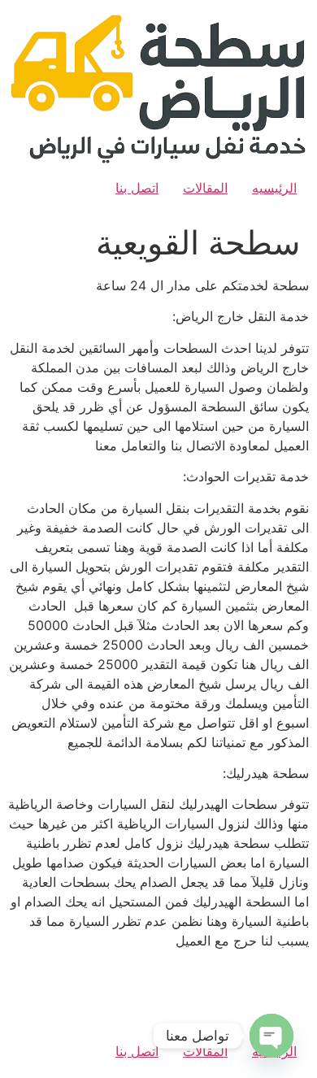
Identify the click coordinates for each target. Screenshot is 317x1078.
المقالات (205, 188)
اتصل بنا (136, 188)
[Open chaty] (271, 1036)
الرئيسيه (274, 188)
